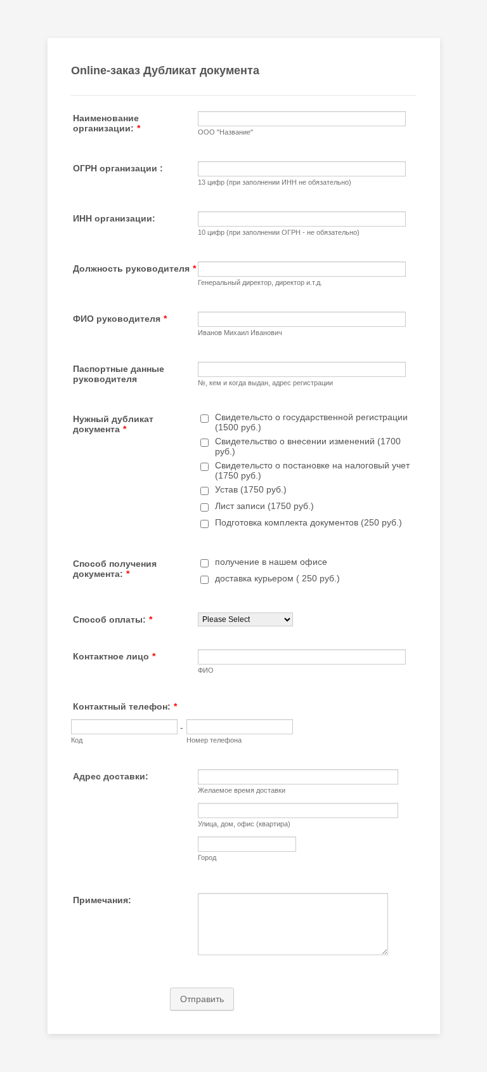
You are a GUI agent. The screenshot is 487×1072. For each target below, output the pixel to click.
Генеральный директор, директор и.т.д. (260, 282)
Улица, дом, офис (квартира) (244, 824)
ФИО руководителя (120, 319)
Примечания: (102, 900)
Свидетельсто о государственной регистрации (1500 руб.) (311, 422)
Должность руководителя (134, 268)
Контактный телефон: (125, 706)
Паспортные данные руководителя (118, 374)
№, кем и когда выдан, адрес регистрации (265, 383)
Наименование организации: (106, 123)
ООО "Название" (225, 132)
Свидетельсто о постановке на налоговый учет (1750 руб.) (312, 470)
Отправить (202, 999)
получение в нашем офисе (271, 562)
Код (76, 740)
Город (207, 857)
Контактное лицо (114, 656)
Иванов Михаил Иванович (240, 332)
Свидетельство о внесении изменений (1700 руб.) (308, 446)
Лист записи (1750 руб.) (264, 506)
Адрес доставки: (110, 776)
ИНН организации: (114, 218)
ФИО (206, 670)
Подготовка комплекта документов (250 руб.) (308, 522)
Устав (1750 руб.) (251, 489)
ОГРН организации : (118, 168)
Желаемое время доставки (241, 790)
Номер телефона (214, 740)
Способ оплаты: (112, 619)
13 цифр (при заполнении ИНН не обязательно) (274, 182)
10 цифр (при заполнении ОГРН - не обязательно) (279, 232)
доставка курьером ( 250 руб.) (277, 578)
